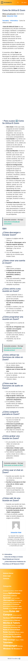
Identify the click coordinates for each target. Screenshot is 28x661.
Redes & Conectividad (11, 630)
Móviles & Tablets (11, 623)
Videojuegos (10, 645)
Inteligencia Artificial (8, 620)
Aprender (7, 598)
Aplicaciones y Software (10, 595)
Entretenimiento (6, 606)
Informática (14, 20)
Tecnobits (5, 20)
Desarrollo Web (17, 602)
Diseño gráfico (7, 604)
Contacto (6, 578)
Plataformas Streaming (10, 627)
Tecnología (11, 640)
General (10, 608)
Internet (17, 620)
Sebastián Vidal (12, 16)
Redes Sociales (9, 632)
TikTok (21, 639)
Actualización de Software (8, 590)
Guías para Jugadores (17, 615)
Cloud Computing (18, 600)
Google (15, 608)
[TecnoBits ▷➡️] (6, 2)
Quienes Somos (8, 573)
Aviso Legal (7, 576)
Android (16, 590)
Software (7, 637)
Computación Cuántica (8, 602)
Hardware (6, 618)
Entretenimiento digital (16, 606)
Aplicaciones (14, 593)
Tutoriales (8, 642)
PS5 (19, 627)
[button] (18, 2)
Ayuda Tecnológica (15, 598)
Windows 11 (18, 649)
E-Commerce (15, 604)
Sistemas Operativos (14, 634)
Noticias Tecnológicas (17, 625)
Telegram (17, 639)
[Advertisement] (14, 89)
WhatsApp (20, 646)
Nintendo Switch (7, 625)
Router (18, 632)
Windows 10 (8, 649)
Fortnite (5, 608)
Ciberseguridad (8, 600)
